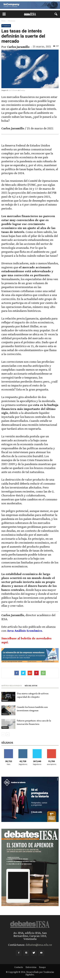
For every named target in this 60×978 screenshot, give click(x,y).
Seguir (23, 750)
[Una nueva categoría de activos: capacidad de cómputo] (8, 697)
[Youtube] (41, 953)
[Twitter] (34, 953)
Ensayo (42, 967)
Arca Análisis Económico (24, 631)
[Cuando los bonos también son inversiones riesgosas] (8, 710)
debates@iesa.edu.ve (39, 945)
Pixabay (22, 90)
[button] (56, 14)
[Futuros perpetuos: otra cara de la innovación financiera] (8, 724)
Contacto (18, 967)
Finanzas (6, 25)
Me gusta (8, 750)
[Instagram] (26, 953)
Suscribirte (51, 750)
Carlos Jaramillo (18, 47)
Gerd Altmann (12, 90)
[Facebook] (18, 953)
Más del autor (31, 686)
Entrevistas (31, 967)
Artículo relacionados (11, 686)
